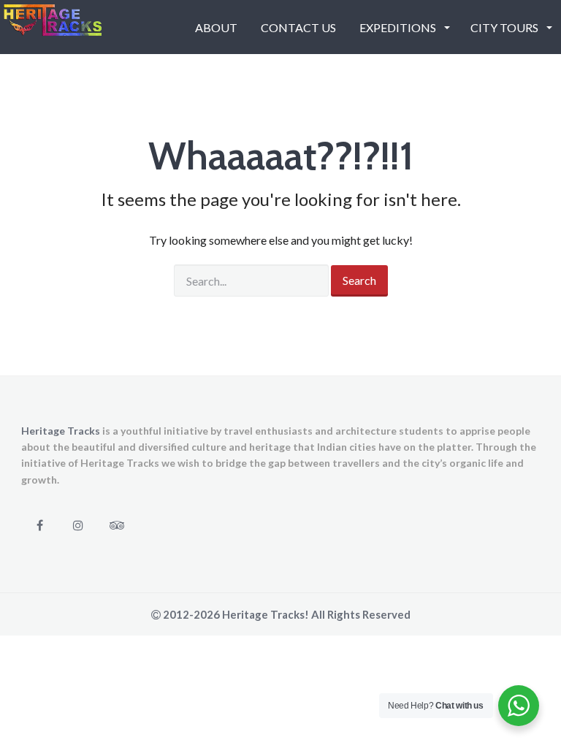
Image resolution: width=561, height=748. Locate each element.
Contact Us (298, 27)
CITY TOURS (505, 27)
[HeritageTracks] (52, 26)
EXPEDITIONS (398, 27)
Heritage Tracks (60, 430)
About (216, 27)
